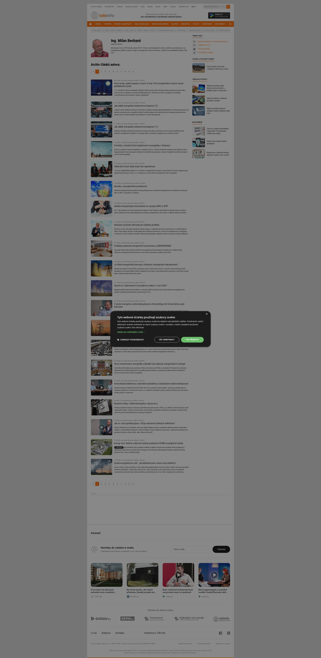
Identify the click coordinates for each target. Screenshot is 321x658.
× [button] (207, 314)
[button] (160, 332)
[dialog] (160, 329)
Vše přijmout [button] (192, 339)
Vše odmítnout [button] (166, 339)
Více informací (138, 327)
